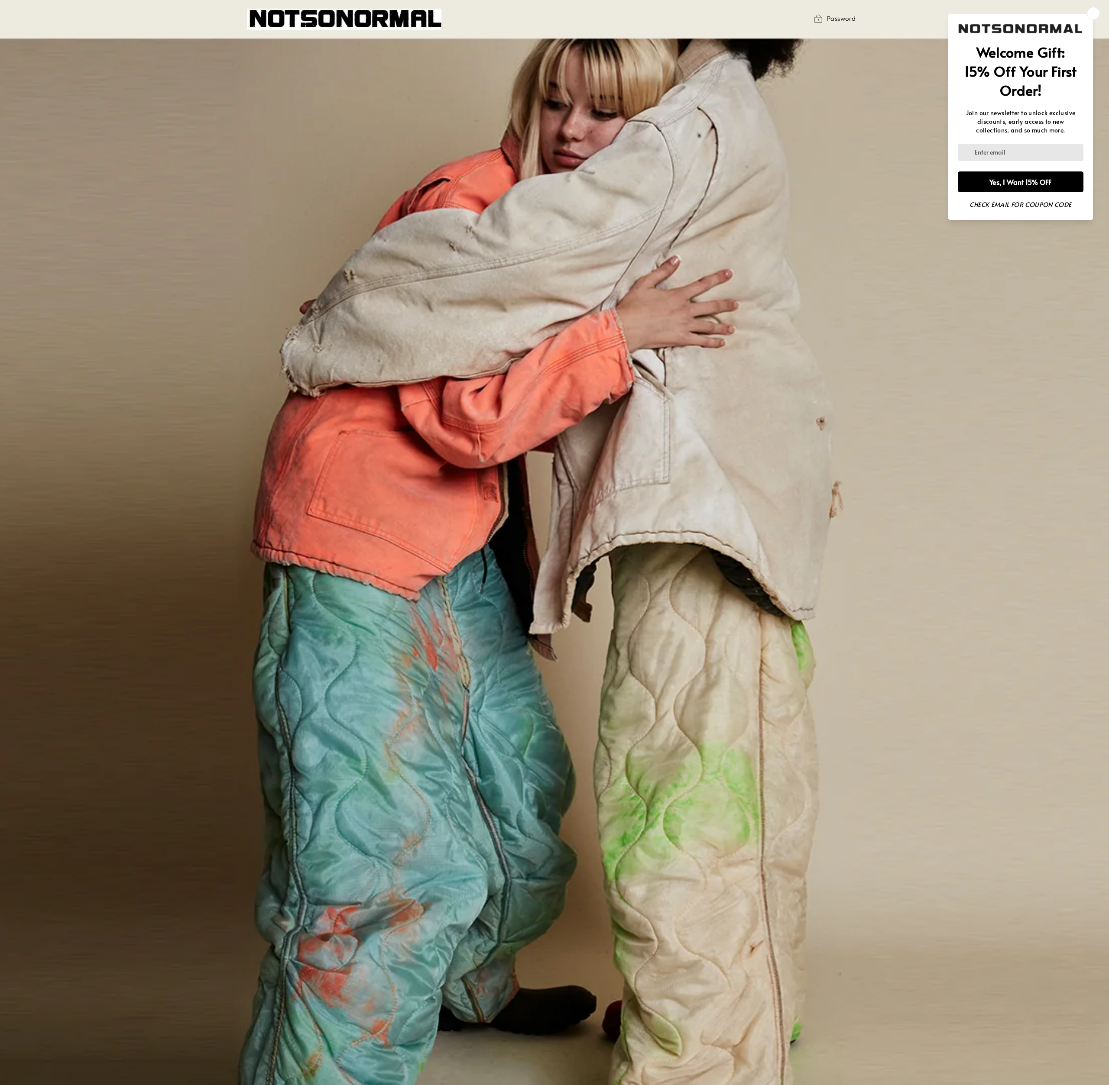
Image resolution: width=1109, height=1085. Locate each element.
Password (841, 18)
